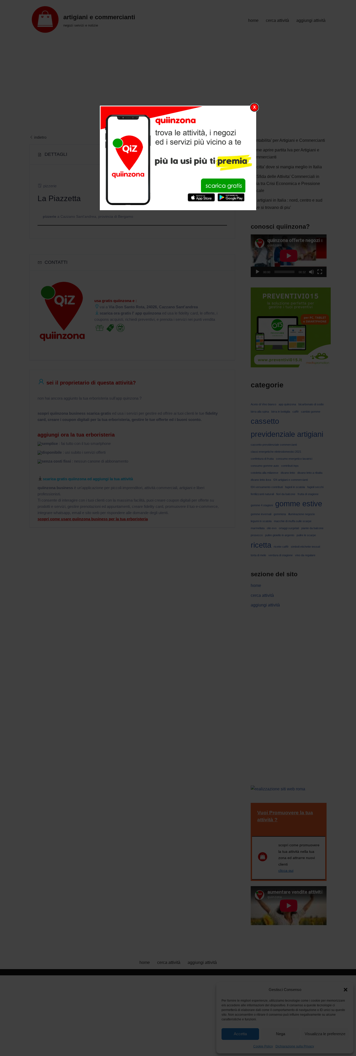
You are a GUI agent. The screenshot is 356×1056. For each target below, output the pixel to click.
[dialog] (178, 158)
